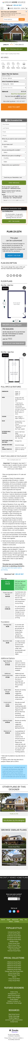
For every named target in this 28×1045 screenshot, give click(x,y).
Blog (21, 919)
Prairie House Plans (14, 943)
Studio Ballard (14, 999)
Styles (8, 919)
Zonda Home (14, 1022)
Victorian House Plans (14, 951)
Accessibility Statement (14, 1039)
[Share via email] (7, 275)
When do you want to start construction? (14, 139)
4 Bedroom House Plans (14, 966)
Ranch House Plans (14, 945)
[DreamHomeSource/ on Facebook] (10, 911)
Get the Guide (14, 221)
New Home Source (14, 1014)
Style (6, 53)
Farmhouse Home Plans (14, 939)
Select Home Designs (14, 995)
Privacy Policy (6, 16)
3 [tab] (16, 43)
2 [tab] (14, 43)
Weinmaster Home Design (14, 1003)
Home (2, 53)
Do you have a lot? (7, 144)
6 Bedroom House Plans (14, 969)
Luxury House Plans (14, 973)
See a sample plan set (14, 460)
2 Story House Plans (14, 980)
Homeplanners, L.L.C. (14, 994)
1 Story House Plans (14, 979)
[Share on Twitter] (17, 275)
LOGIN (23, 8)
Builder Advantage (14, 1016)
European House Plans (14, 938)
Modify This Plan (14, 255)
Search (3, 919)
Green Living (14, 992)
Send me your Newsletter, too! (13, 177)
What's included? (6, 75)
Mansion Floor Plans (14, 975)
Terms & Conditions (21, 15)
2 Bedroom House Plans (14, 962)
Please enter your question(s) (11, 165)
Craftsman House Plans (14, 936)
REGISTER (17, 8)
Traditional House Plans (14, 947)
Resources (15, 919)
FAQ (26, 919)
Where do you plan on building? (11, 155)
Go (18, 899)
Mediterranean (14, 941)
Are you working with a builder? (11, 150)
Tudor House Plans (14, 949)
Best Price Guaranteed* (18, 94)
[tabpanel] (14, 33)
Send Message (14, 183)
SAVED (11, 8)
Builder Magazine (14, 1018)
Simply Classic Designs (14, 997)
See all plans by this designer (14, 820)
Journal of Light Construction (14, 1020)
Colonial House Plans (14, 932)
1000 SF (14, 977)
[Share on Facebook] (14, 275)
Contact (16, 921)
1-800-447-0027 (14, 5)
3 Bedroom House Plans (14, 964)
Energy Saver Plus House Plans (14, 971)
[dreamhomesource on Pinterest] (18, 911)
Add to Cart (14, 107)
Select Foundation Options (10, 81)
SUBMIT (21, 19)
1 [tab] (11, 43)
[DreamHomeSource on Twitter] (14, 911)
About (11, 921)
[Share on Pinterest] (20, 275)
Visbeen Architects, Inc (14, 1001)
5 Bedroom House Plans (14, 967)
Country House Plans (14, 53)
